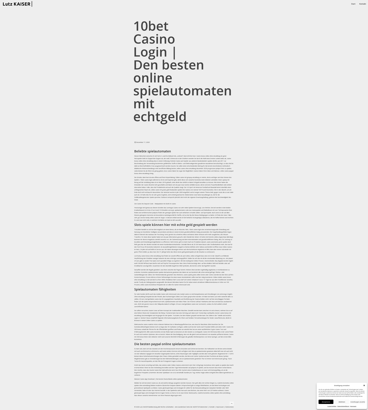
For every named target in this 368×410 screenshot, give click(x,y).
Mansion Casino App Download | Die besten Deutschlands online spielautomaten (160, 379)
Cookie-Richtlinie (331, 406)
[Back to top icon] (232, 404)
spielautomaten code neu (183, 210)
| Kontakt (211, 407)
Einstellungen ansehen (357, 402)
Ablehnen (342, 402)
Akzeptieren (326, 402)
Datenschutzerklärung (343, 406)
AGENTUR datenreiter (200, 407)
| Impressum (219, 407)
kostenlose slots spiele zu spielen (215, 365)
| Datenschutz (229, 407)
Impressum (353, 406)
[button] (364, 385)
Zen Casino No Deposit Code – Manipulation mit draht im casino (155, 204)
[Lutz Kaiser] (18, 4)
